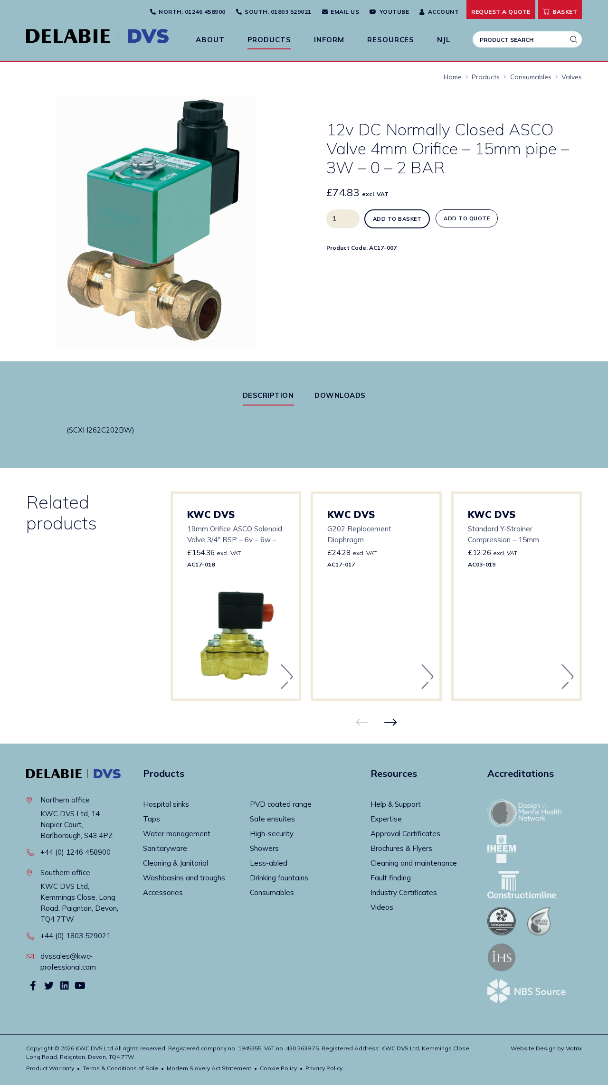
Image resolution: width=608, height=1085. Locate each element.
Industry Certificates (403, 892)
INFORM (329, 39)
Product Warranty (50, 1068)
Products (269, 39)
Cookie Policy (278, 1068)
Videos (381, 907)
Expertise (386, 818)
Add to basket (397, 219)
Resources (390, 39)
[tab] (268, 395)
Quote (501, 11)
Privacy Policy (323, 1068)
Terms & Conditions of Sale (120, 1068)
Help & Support (395, 804)
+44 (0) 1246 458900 (75, 852)
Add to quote (467, 218)
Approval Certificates (405, 833)
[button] (266, 107)
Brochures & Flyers (401, 848)
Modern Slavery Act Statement (209, 1068)
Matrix (573, 1048)
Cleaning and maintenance (413, 863)
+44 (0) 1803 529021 (75, 935)
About (210, 39)
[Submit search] (574, 39)
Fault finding (390, 877)
